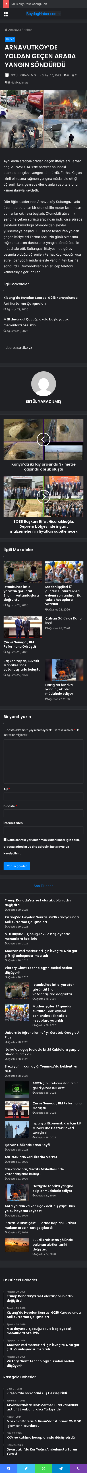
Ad (7, 789)
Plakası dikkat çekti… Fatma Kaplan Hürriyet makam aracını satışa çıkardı (41, 1225)
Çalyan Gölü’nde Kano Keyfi (63, 620)
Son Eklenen (44, 886)
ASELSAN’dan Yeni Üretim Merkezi (31, 1157)
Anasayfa (14, 30)
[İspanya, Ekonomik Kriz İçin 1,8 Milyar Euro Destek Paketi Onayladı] (17, 1129)
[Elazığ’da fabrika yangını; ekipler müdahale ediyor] (64, 669)
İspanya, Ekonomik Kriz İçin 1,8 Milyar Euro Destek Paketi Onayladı (57, 1128)
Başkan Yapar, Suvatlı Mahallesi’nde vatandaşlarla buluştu (22, 665)
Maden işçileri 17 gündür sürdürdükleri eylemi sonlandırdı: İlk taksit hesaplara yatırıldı (63, 595)
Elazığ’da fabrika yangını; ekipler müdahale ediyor (59, 689)
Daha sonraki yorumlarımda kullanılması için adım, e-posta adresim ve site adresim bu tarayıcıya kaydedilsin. (42, 846)
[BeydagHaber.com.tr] (43, 13)
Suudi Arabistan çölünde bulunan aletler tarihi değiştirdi (53, 1245)
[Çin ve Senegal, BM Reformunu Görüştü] (23, 627)
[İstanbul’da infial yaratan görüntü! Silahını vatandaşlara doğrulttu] (23, 571)
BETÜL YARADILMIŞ (23, 75)
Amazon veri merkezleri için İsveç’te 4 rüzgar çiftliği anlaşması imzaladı (41, 953)
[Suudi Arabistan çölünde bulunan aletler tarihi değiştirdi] (17, 1245)
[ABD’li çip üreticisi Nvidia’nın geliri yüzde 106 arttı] (17, 1089)
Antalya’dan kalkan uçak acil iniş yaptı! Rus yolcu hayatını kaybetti (40, 1208)
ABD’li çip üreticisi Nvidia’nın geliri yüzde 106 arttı (56, 1085)
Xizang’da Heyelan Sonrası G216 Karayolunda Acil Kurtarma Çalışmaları (42, 919)
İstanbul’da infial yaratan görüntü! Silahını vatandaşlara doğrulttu (21, 593)
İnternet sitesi (13, 823)
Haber (27, 30)
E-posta (10, 806)
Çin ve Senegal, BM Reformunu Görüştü (20, 644)
